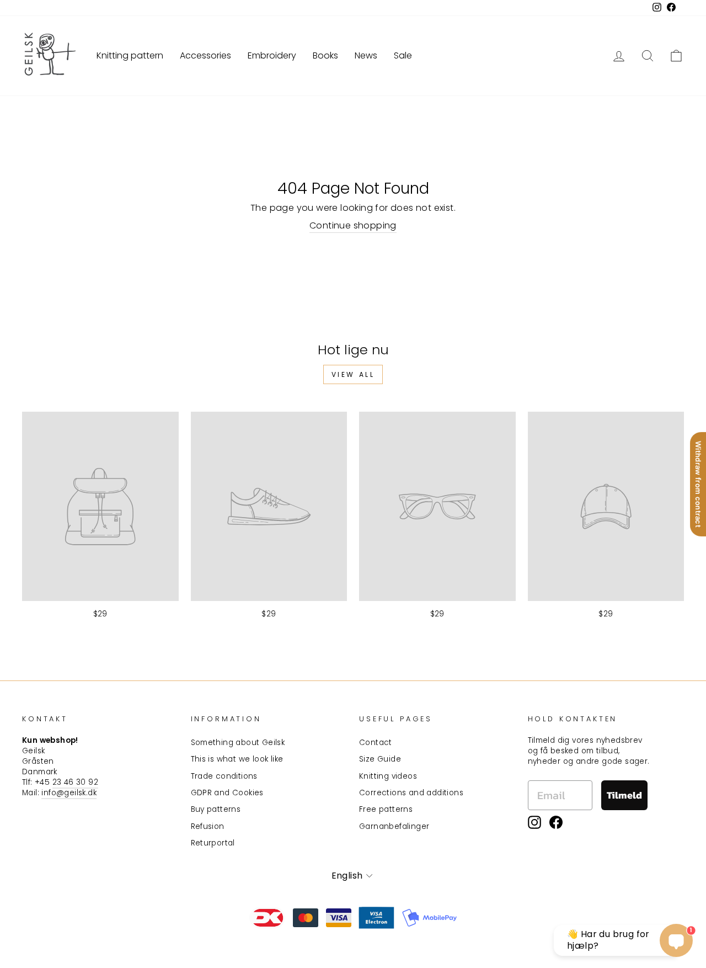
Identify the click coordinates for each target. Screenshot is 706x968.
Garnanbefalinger (394, 826)
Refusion (207, 826)
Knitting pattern (130, 55)
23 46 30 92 (75, 782)
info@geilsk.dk (69, 793)
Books (325, 55)
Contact (375, 742)
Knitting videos (388, 776)
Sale (403, 55)
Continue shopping (353, 226)
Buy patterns (216, 809)
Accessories (205, 55)
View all (353, 374)
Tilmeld (624, 795)
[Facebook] (556, 822)
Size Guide (380, 759)
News (366, 55)
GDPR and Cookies (227, 793)
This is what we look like (237, 759)
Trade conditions (224, 776)
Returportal (213, 843)
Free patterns (386, 809)
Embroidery (272, 55)
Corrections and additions (411, 793)
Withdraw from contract (698, 483)
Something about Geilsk (238, 742)
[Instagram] (534, 822)
